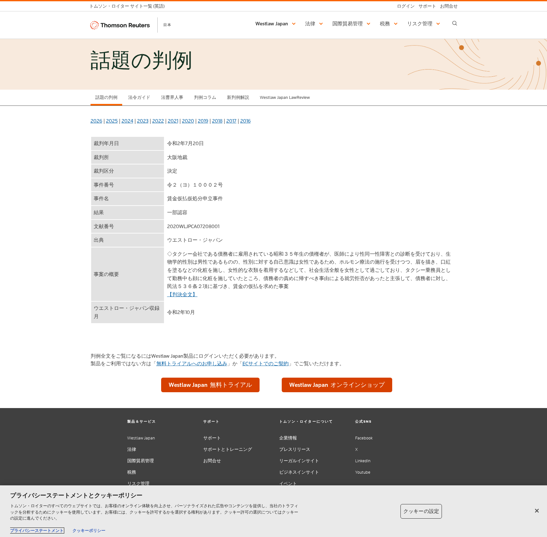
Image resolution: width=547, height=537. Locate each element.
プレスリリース (294, 449)
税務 (131, 472)
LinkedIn (362, 460)
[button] (276, 23)
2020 (188, 121)
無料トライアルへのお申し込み (191, 364)
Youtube (362, 472)
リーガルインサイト (299, 460)
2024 (127, 121)
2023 (142, 121)
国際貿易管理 (140, 460)
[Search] (454, 23)
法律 (131, 449)
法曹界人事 (172, 97)
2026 (96, 121)
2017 (231, 121)
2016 (245, 121)
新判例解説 (238, 97)
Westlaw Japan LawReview (285, 97)
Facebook (364, 438)
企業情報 (288, 438)
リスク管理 (138, 483)
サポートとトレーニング (227, 449)
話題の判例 (106, 97)
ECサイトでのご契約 (265, 364)
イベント (288, 483)
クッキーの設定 (421, 511)
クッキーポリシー (88, 530)
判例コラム (205, 97)
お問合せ (212, 460)
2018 (217, 121)
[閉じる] (537, 511)
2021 (173, 121)
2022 (158, 121)
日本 (167, 24)
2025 (112, 121)
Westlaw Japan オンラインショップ (337, 384)
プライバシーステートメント (37, 530)
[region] (273, 511)
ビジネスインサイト (299, 472)
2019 (203, 121)
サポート (212, 438)
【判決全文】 (182, 294)
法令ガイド (139, 97)
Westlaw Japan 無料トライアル (210, 384)
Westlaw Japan (141, 438)
